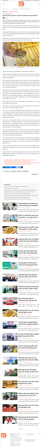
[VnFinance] (21, 4)
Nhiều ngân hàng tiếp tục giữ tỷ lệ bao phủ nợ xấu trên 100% (28, 394)
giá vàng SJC (19, 171)
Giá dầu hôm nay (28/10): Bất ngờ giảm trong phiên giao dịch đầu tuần (17, 193)
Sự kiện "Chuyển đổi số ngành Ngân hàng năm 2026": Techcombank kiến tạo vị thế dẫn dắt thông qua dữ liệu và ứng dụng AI (28, 335)
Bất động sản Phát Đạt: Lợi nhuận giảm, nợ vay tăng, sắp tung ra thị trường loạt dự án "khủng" (21, 195)
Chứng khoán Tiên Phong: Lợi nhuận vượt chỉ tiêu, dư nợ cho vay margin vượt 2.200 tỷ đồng (21, 162)
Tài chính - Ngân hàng (13, 11)
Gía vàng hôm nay (26, 171)
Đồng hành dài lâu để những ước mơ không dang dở (28, 418)
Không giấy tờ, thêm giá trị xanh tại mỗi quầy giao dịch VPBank (27, 264)
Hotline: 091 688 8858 (25, 0)
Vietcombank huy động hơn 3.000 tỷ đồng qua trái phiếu (28, 204)
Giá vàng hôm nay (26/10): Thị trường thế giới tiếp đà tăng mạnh (16, 186)
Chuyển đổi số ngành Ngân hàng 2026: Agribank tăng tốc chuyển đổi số (28, 323)
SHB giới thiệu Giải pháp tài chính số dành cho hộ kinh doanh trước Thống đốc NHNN (28, 276)
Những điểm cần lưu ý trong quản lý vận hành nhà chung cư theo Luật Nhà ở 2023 (19, 191)
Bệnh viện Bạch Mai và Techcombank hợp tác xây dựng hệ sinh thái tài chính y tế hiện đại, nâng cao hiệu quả (28, 299)
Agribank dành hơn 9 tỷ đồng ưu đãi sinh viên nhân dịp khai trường (28, 240)
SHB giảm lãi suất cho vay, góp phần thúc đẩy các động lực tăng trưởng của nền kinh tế (28, 359)
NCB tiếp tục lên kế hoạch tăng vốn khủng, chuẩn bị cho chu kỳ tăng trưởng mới (28, 371)
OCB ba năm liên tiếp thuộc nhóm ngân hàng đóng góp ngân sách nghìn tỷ (27, 252)
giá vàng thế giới (13, 38)
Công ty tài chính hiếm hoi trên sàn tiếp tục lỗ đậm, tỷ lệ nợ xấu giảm (17, 161)
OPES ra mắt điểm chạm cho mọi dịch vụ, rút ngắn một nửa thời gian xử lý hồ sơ (28, 216)
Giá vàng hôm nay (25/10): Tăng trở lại (11, 188)
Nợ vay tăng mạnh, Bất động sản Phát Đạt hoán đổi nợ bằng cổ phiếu (17, 197)
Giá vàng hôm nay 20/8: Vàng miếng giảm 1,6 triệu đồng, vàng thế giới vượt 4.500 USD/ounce (28, 228)
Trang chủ (5, 11)
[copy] (22, 167)
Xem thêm (20, 428)
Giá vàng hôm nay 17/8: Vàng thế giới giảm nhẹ (28, 406)
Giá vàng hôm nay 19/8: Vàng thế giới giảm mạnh (28, 311)
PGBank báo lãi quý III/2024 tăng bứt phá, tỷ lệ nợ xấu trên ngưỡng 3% (17, 164)
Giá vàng (7, 171)
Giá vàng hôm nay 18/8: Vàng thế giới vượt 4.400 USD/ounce (28, 382)
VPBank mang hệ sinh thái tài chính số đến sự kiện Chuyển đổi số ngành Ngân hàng (28, 288)
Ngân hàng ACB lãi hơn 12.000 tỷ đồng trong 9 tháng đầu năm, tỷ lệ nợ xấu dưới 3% (20, 159)
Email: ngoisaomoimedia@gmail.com (34, 0)
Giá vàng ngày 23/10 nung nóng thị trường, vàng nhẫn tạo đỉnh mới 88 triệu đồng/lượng (20, 190)
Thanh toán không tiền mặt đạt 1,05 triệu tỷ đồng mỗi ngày (27, 347)
